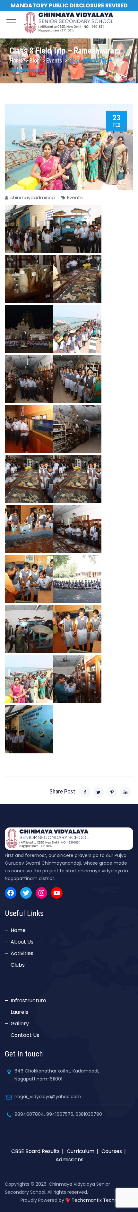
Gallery (20, 1023)
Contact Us (25, 1035)
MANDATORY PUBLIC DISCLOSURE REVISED (69, 5)
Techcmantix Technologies (102, 1200)
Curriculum (80, 1151)
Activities (22, 953)
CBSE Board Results (35, 1151)
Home (16, 60)
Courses (111, 1151)
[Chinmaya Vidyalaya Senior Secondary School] (69, 22)
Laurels (19, 1012)
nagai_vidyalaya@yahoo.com (47, 1096)
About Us (22, 941)
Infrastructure (28, 1000)
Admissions (69, 1159)
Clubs (18, 965)
